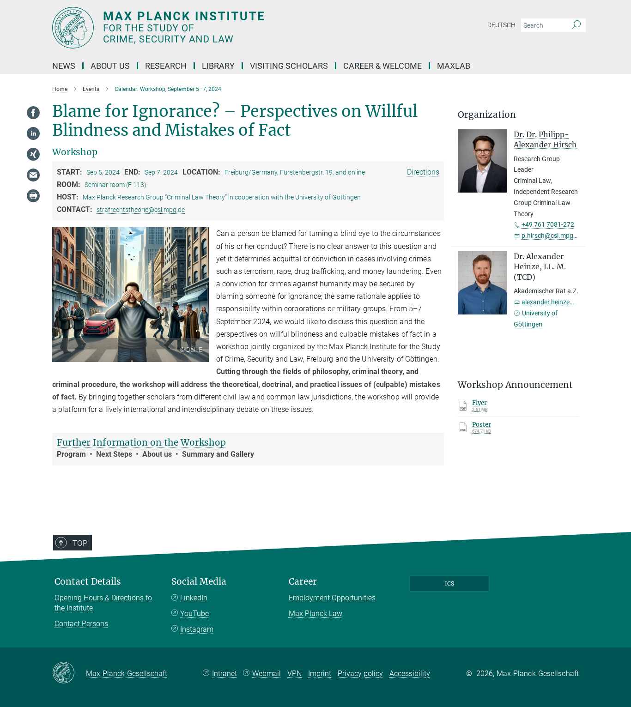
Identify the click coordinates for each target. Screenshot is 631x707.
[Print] (33, 196)
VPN (294, 673)
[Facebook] (33, 113)
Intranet (224, 673)
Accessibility (409, 673)
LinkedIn (193, 597)
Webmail (266, 673)
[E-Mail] (33, 175)
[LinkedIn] (33, 133)
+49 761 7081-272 (548, 224)
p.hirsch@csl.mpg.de (552, 235)
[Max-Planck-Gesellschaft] (69, 673)
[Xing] (33, 154)
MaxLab (453, 65)
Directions (423, 172)
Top (80, 543)
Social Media (198, 581)
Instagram (196, 629)
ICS (449, 583)
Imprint (319, 673)
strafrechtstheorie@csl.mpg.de (141, 209)
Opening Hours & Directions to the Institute (103, 602)
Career (303, 581)
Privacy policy (360, 673)
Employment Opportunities (332, 597)
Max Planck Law (315, 613)
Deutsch (501, 25)
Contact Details (88, 581)
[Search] (576, 25)
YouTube (194, 613)
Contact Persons (81, 623)
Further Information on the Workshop (141, 442)
